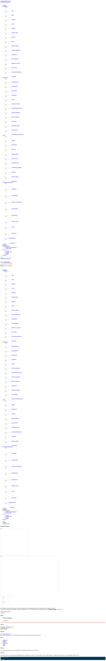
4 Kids (13, 226)
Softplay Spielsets (15, 176)
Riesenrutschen (15, 86)
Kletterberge (14, 95)
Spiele (4, 135)
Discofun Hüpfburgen (16, 50)
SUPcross (14, 149)
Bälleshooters (14, 54)
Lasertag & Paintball (16, 103)
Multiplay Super (15, 32)
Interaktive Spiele (15, 154)
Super (13, 23)
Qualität (6, 254)
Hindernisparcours (15, 81)
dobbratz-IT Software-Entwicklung (10, 659)
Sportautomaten (15, 208)
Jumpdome (14, 76)
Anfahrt (4, 642)
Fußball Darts (14, 181)
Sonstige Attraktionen (16, 112)
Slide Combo (14, 67)
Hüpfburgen (5, 6)
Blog (4, 645)
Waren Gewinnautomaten (17, 202)
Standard (13, 19)
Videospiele (12, 242)
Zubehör (4, 244)
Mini (13, 10)
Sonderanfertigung (6, 246)
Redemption (14, 188)
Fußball (13, 140)
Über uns (7, 250)
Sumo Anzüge (14, 158)
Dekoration (5, 245)
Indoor (13, 41)
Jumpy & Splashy (15, 45)
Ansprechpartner (8, 251)
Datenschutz (5, 643)
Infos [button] (4, 513)
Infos (4, 249)
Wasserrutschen (15, 130)
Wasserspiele (14, 144)
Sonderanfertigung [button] (6, 510)
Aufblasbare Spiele (15, 162)
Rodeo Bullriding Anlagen (17, 108)
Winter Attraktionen (15, 116)
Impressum (5, 640)
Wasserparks (14, 121)
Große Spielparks (15, 58)
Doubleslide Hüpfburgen (16, 71)
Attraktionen (5, 77)
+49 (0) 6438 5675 (6, 261)
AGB (4, 644)
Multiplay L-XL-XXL (16, 63)
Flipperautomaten (11, 238)
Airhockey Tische (15, 221)
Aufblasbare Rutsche (16, 125)
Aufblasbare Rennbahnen (17, 167)
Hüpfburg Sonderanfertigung (11, 247)
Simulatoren (14, 233)
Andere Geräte (8, 248)
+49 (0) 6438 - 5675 (6, 634)
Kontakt (4, 255)
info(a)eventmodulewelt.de (7, 262)
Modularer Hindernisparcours (17, 134)
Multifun (13, 37)
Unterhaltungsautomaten (7, 182)
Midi (13, 15)
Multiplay (14, 28)
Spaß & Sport (14, 90)
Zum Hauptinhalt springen (5, 1)
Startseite (4, 5)
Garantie (7, 252)
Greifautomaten (15, 195)
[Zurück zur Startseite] (5, 2)
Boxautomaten (14, 215)
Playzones (14, 172)
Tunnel (13, 99)
